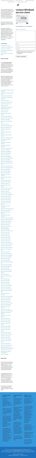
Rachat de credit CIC (5, 191)
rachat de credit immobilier (6, 18)
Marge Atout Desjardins (5, 45)
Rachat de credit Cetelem (6, 181)
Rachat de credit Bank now (6, 127)
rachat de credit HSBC (5, 260)
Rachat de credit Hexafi (5, 258)
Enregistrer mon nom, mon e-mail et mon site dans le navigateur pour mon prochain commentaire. (25, 52)
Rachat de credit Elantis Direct (7, 230)
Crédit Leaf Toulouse (5, 100)
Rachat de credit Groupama (6, 253)
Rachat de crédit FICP (5, 234)
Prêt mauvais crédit (5, 110)
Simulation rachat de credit (6, 349)
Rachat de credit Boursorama (6, 166)
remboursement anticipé (21, 449)
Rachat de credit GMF (5, 251)
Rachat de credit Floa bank (6, 242)
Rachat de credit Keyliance (6, 269)
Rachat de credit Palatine (6, 297)
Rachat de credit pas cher (6, 299)
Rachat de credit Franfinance (6, 247)
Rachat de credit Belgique (6, 151)
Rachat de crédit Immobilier (29, 0)
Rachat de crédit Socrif (5, 318)
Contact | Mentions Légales (18, 454)
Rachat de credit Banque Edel (7, 137)
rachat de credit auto (9, 24)
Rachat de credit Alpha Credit (7, 117)
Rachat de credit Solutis (5, 321)
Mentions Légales (4, 105)
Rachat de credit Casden (6, 180)
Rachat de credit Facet (5, 232)
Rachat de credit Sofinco (6, 319)
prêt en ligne (9, 364)
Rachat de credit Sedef (5, 309)
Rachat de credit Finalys (5, 239)
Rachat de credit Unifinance (6, 334)
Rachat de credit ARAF (5, 119)
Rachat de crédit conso (18, 0)
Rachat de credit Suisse (5, 327)
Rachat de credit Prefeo (5, 301)
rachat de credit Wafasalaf (6, 339)
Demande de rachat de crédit (6, 102)
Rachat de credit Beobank (6, 153)
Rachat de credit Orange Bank (7, 296)
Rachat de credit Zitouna (6, 343)
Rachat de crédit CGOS (5, 189)
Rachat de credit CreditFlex (6, 221)
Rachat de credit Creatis (5, 199)
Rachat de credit (4, 111)
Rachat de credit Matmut (6, 287)
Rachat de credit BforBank (6, 156)
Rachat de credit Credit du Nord (7, 208)
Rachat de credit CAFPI (5, 172)
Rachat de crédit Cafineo (6, 171)
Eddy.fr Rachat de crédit (5, 103)
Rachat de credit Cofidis (5, 196)
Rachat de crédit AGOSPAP (6, 116)
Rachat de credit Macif (5, 280)
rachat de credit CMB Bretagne (7, 194)
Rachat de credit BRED (5, 169)
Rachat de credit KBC (5, 268)
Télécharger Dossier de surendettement (7, 0)
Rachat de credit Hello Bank (6, 256)
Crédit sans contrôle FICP (6, 48)
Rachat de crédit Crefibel (6, 222)
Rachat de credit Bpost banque (7, 167)
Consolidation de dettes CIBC (7, 47)
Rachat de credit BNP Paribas (7, 161)
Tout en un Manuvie (5, 354)
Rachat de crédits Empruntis (6, 345)
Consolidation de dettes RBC (6, 95)
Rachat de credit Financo (6, 240)
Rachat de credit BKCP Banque (7, 158)
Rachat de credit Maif (5, 282)
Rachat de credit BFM (5, 154)
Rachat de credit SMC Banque (7, 310)
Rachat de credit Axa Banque (6, 125)
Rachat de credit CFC (5, 183)
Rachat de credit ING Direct (6, 266)
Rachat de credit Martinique (6, 285)
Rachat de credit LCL (5, 274)
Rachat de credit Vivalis (5, 337)
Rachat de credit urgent (5, 335)
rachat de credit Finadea (6, 237)
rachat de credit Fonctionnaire (7, 244)
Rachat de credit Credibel (6, 201)
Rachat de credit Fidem (5, 235)
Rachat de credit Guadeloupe (6, 255)
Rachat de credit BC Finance (6, 148)
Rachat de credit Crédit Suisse (7, 219)
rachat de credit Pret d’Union (6, 302)
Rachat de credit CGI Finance (6, 188)
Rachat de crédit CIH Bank (6, 192)
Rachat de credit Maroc (5, 283)
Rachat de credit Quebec (6, 304)
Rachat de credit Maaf (5, 278)
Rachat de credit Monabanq (6, 288)
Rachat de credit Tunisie (5, 332)
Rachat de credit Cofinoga (6, 197)
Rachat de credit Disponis (6, 226)
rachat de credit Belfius (5, 149)
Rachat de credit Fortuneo (6, 245)
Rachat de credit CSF (5, 224)
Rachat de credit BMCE (5, 159)
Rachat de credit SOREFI (5, 326)
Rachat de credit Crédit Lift (6, 210)
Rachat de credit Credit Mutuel (7, 217)
